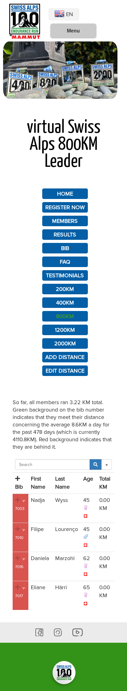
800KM (65, 316)
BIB (65, 248)
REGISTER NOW (65, 207)
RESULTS (65, 234)
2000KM (65, 343)
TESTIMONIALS (65, 275)
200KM (65, 289)
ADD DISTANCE (64, 357)
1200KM (65, 329)
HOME (65, 193)
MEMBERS (65, 221)
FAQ (65, 261)
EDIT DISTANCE (65, 370)
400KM (65, 302)
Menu (73, 30)
